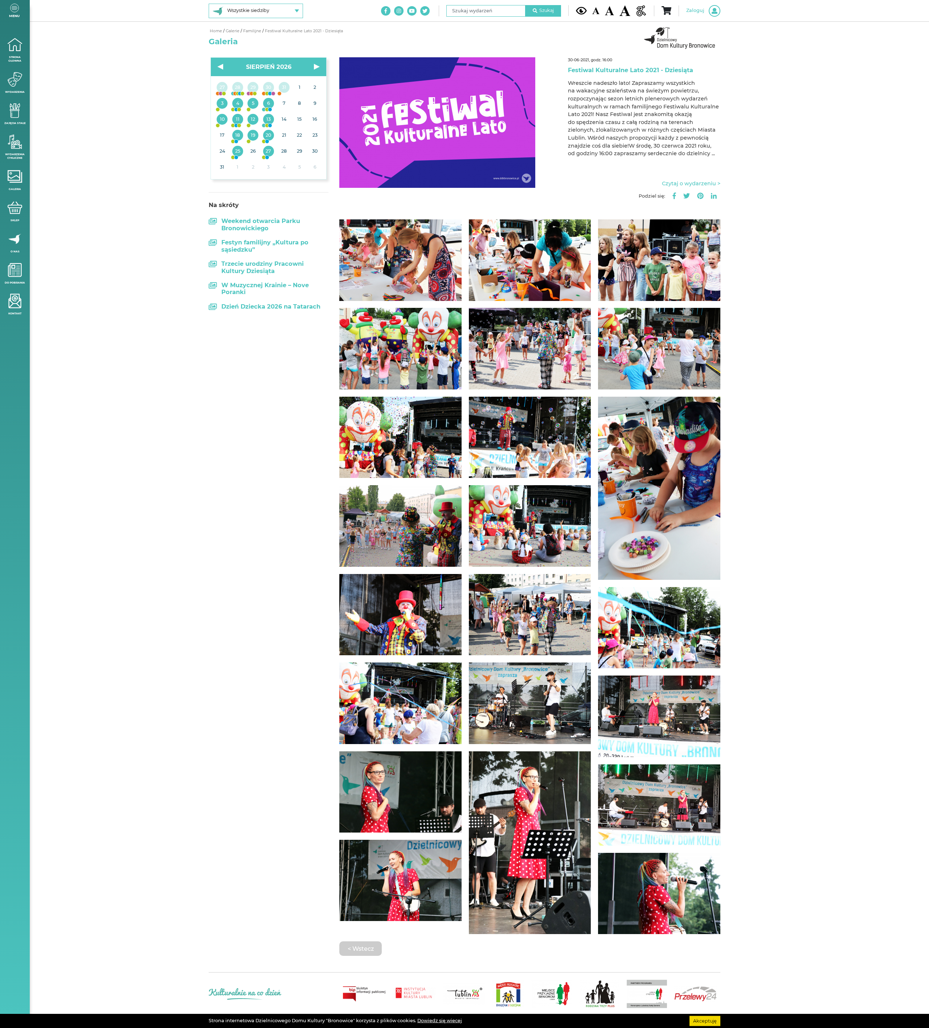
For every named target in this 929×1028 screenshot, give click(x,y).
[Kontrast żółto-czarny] (581, 10)
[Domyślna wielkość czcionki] (595, 10)
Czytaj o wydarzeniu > (691, 183)
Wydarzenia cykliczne (15, 156)
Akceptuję (705, 1020)
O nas (15, 251)
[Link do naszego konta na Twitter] (425, 11)
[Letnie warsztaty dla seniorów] (253, 104)
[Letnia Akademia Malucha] (222, 104)
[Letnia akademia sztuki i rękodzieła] (284, 88)
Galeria (15, 189)
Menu (14, 16)
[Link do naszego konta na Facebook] (385, 11)
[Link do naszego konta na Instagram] (399, 11)
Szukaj (546, 10)
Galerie (233, 31)
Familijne (252, 31)
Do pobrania (15, 282)
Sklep (15, 220)
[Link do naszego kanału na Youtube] (412, 11)
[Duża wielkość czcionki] (624, 10)
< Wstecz (361, 948)
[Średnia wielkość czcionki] (609, 10)
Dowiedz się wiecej (439, 1020)
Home (216, 31)
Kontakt (14, 313)
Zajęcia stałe (15, 123)
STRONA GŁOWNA (14, 59)
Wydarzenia (15, 92)
